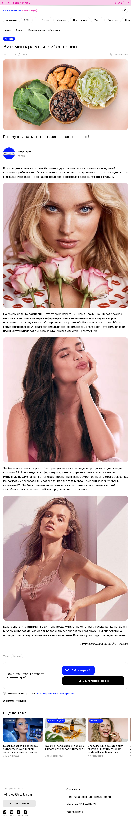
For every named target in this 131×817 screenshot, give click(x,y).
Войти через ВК (82, 670)
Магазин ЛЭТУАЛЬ (79, 804)
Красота (20, 30)
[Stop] (128, 2)
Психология (80, 20)
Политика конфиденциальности (88, 796)
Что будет (43, 20)
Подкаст (112, 20)
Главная (7, 30)
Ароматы (11, 20)
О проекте (73, 789)
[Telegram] (4, 812)
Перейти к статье (23, 737)
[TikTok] (18, 812)
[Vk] (11, 812)
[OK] (25, 812)
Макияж (61, 20)
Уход (97, 20)
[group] (17, 656)
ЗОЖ (27, 20)
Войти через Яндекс (96, 680)
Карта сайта (74, 811)
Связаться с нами (19, 803)
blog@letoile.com (20, 794)
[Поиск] (125, 10)
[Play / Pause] (2, 2)
